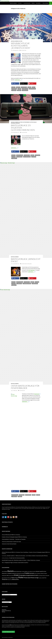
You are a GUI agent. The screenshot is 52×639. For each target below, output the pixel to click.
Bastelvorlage (20, 155)
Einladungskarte (18, 573)
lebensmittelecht (4, 577)
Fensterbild (22, 494)
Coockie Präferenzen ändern (8, 631)
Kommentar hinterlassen (26, 263)
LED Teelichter (31, 270)
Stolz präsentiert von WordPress (7, 637)
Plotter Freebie (26, 122)
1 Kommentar (23, 50)
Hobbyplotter (4, 575)
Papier (16, 577)
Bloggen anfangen (22, 571)
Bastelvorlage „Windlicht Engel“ (25, 260)
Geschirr (35, 573)
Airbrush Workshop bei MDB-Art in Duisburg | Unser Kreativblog (15, 552)
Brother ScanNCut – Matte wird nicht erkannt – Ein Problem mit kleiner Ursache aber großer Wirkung (27, 555)
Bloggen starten (27, 571)
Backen (6, 571)
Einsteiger (22, 573)
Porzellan (40, 577)
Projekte (18, 123)
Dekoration (4, 573)
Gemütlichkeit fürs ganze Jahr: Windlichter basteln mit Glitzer (14, 560)
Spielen (33, 3)
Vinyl (11, 579)
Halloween (38, 573)
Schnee (19, 88)
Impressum (4, 609)
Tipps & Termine (45, 3)
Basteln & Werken (13, 3)
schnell (43, 577)
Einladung (13, 573)
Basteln (18, 87)
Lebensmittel (47, 575)
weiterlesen (18, 79)
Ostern (38, 494)
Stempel (19, 90)
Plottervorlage (27, 156)
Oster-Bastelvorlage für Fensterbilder (25, 386)
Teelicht (13, 283)
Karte (34, 87)
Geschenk (31, 573)
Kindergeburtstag (24, 575)
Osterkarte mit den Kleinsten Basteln (9, 543)
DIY (7, 573)
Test (45, 577)
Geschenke (38, 3)
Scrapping (14, 90)
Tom (3, 562)
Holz (8, 575)
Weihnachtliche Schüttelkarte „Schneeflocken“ (20, 45)
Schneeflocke (25, 88)
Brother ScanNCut (40, 571)
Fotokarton (23, 87)
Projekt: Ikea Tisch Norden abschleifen (17, 558)
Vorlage (20, 496)
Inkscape (10, 575)
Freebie (29, 87)
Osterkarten (36, 393)
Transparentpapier (27, 283)
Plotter (19, 3)
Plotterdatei (19, 156)
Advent (13, 87)
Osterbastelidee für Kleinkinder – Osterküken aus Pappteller (14, 539)
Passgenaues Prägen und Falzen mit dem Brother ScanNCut (16, 562)
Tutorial (9, 579)
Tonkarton (14, 158)
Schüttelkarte (32, 88)
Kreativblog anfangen (41, 575)
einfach (9, 573)
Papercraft (14, 88)
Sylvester (34, 156)
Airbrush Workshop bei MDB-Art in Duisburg (11, 534)
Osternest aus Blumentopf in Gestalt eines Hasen (11, 541)
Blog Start (31, 571)
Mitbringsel (9, 577)
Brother (34, 571)
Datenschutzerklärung (6, 610)
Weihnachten (25, 90)
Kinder (34, 494)
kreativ (36, 575)
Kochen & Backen (27, 3)
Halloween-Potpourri (44, 573)
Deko (45, 571)
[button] (15, 83)
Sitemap (3, 611)
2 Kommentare (24, 132)
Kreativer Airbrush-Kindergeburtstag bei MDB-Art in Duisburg (14, 537)
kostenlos (38, 155)
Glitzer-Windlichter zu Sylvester (33, 560)
